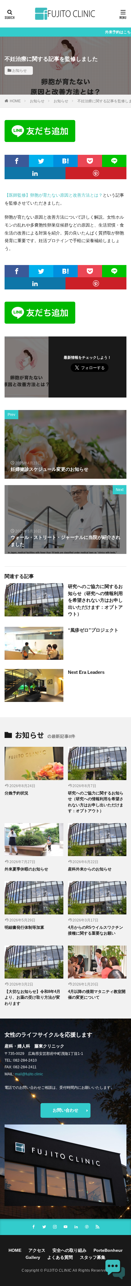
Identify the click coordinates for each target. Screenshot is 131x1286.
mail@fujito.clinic (29, 1074)
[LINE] (114, 161)
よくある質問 (60, 1257)
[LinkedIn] (35, 173)
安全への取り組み (69, 1250)
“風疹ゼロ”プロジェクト (93, 630)
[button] (115, 1270)
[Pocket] (90, 161)
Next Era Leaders (86, 672)
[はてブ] (65, 161)
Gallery (33, 1257)
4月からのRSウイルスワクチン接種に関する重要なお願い (95, 930)
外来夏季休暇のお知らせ (26, 869)
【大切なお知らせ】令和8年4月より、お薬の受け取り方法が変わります (32, 997)
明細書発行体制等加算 (24, 927)
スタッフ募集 (92, 1257)
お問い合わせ (65, 1110)
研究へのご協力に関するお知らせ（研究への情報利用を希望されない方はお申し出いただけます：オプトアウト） (95, 600)
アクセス (36, 1250)
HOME (15, 101)
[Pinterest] (96, 173)
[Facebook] (17, 161)
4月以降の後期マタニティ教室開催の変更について (97, 994)
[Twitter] (41, 161)
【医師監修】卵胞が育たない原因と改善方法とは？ (54, 195)
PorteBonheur (108, 1250)
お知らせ (19, 70)
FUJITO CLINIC (58, 1270)
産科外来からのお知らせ (90, 869)
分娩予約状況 (16, 793)
